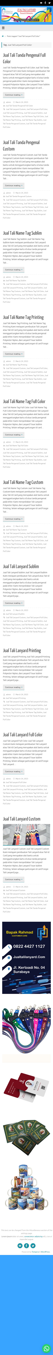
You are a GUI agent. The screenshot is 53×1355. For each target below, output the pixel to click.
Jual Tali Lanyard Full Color (36, 109)
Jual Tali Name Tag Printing (23, 317)
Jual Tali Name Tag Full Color (32, 116)
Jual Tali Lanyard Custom (16, 109)
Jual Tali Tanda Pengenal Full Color (19, 106)
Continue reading (12, 95)
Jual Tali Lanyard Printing (13, 113)
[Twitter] (49, 3)
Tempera (35, 1252)
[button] (46, 1348)
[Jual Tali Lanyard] (41, 3)
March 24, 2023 (22, 102)
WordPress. (45, 1252)
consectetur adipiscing (33, 1236)
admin (8, 102)
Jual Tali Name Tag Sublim (32, 120)
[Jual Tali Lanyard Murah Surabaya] (45, 3)
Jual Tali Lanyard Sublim (33, 113)
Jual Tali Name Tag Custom (23, 482)
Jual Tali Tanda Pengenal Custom (19, 196)
